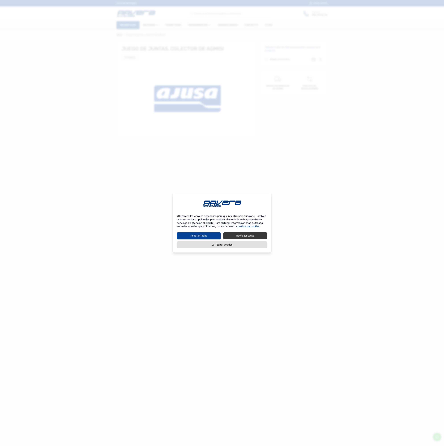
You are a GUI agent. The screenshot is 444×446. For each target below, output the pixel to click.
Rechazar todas (245, 235)
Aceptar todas (199, 235)
